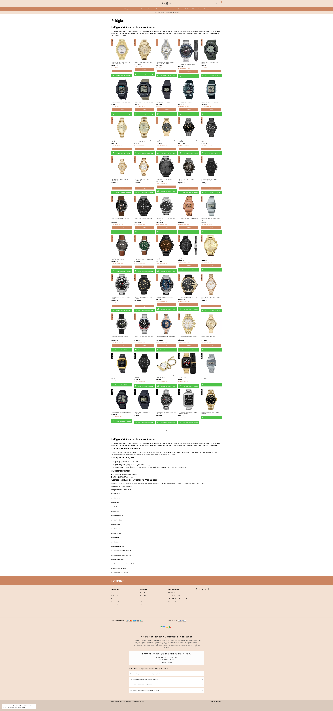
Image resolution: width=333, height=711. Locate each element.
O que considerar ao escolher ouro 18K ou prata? (144, 679)
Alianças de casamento (131, 9)
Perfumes (171, 9)
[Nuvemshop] (216, 701)
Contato (113, 611)
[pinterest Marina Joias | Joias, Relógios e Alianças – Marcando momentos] (209, 589)
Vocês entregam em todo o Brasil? (123, 478)
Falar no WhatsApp (126, 486)
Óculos (187, 9)
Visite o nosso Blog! (172, 601)
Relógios (179, 9)
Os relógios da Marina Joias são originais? (125, 474)
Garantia (113, 608)
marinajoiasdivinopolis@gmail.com (177, 595)
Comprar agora (115, 486)
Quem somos (114, 592)
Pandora (206, 9)
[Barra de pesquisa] (113, 3)
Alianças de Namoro (147, 9)
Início (112, 17)
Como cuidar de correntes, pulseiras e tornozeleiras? (145, 690)
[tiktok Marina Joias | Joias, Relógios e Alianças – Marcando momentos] (205, 589)
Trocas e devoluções (116, 598)
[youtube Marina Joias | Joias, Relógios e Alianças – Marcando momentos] (202, 589)
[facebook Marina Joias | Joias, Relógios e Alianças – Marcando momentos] (199, 589)
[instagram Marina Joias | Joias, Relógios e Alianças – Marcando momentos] (196, 589)
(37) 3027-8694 (172, 592)
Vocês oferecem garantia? (121, 476)
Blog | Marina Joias (116, 601)
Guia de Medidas (115, 604)
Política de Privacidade (117, 595)
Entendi (23, 707)
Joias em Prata (196, 9)
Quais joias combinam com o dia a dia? (141, 685)
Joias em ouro (160, 9)
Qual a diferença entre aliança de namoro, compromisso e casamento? (150, 674)
